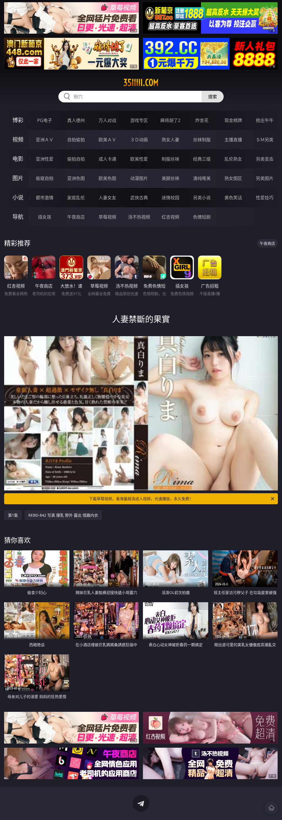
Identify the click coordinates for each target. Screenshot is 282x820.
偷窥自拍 (44, 178)
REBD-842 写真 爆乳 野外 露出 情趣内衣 (63, 515)
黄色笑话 (233, 198)
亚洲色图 (76, 178)
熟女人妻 (170, 140)
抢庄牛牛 (264, 120)
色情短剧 (202, 217)
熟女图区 (233, 178)
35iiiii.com (141, 82)
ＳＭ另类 (264, 140)
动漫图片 (139, 178)
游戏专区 (139, 120)
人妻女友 (107, 198)
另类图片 (264, 178)
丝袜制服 (202, 140)
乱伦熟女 (233, 159)
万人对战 (107, 120)
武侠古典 (139, 198)
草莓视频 (107, 217)
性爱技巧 (264, 198)
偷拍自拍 (76, 159)
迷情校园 (170, 198)
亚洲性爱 (44, 159)
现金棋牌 (233, 120)
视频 (17, 139)
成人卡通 (107, 159)
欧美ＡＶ (107, 140)
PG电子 (44, 120)
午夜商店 (76, 217)
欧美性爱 (139, 159)
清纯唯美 (202, 178)
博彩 (17, 120)
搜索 (212, 97)
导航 (17, 217)
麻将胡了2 (170, 120)
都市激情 (44, 198)
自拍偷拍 (76, 140)
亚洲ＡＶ (44, 140)
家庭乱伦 (76, 198)
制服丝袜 (170, 159)
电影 (17, 159)
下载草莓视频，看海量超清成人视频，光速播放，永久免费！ (141, 498)
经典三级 (202, 159)
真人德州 (76, 120)
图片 (17, 178)
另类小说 (202, 198)
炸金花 (201, 120)
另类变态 (264, 159)
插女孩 (44, 217)
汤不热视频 (139, 217)
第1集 (13, 515)
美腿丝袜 (170, 178)
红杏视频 (170, 217)
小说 (17, 197)
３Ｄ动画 (139, 140)
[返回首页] (271, 807)
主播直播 (233, 140)
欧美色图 (107, 178)
